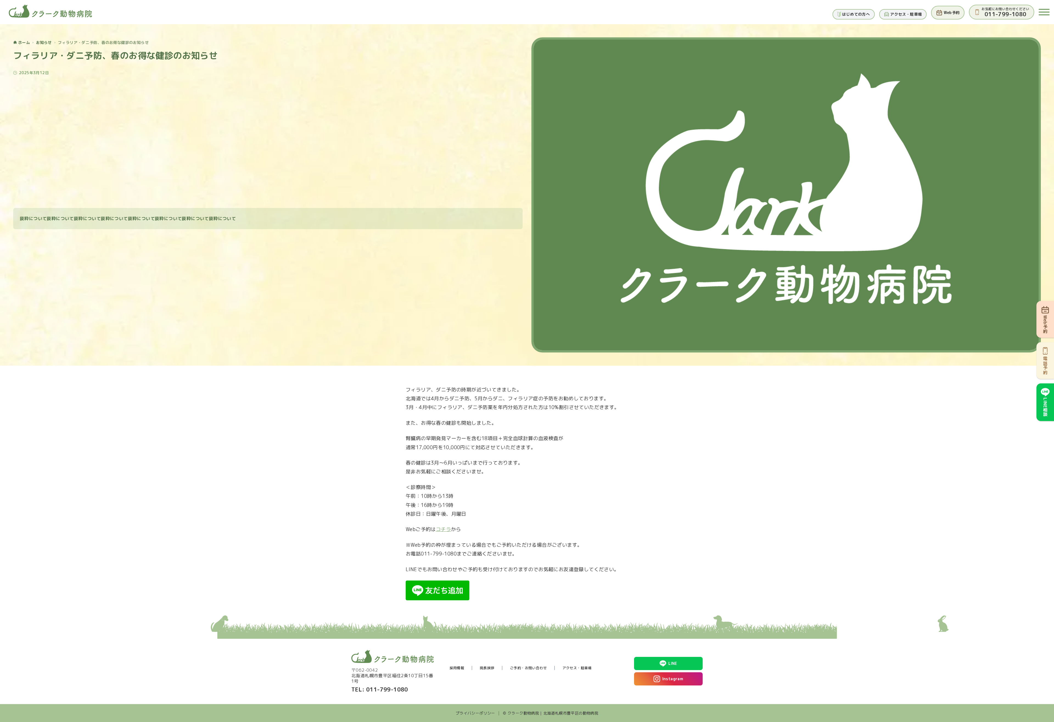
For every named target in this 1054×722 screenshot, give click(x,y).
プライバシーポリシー (475, 713)
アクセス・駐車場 (577, 667)
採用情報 (457, 667)
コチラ (443, 529)
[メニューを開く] (1044, 12)
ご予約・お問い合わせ (528, 667)
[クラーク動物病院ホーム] (50, 11)
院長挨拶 (487, 667)
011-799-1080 (387, 689)
